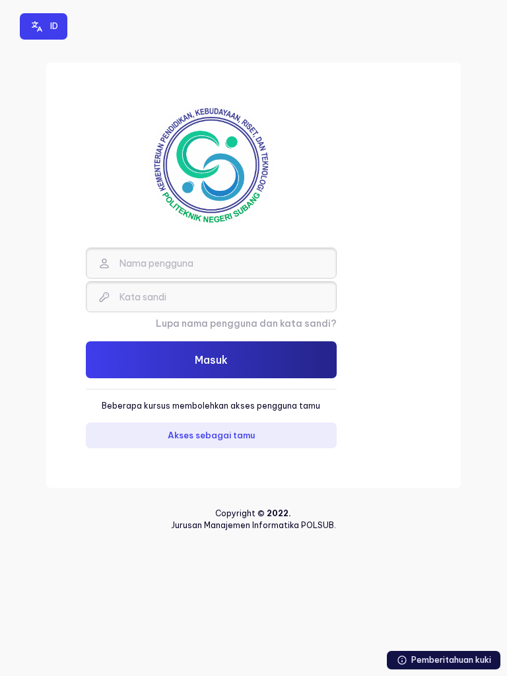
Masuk (211, 359)
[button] (43, 26)
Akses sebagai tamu (211, 435)
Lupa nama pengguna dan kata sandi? (246, 323)
